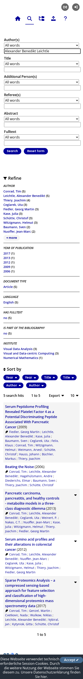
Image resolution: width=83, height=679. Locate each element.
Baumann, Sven (14, 227)
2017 (6, 253)
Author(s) (11, 39)
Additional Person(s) (20, 76)
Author (12, 385)
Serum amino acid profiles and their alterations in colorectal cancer (29, 544)
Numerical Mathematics (20, 358)
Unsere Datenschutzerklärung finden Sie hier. (50, 674)
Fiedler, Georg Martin (18, 209)
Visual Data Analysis (18, 349)
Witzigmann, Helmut (18, 223)
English (8, 302)
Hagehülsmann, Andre (36, 476)
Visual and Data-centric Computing (28, 353)
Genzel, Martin (39, 611)
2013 (6, 258)
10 (72, 395)
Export (54, 395)
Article (8, 287)
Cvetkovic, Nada (16, 615)
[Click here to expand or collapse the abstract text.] (75, 494)
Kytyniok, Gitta (22, 624)
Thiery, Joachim (14, 200)
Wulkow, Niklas (41, 615)
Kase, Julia (10, 214)
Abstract (11, 113)
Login (76, 7)
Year (10, 377)
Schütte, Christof (15, 218)
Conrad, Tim (12, 191)
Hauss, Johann (29, 454)
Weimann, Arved (30, 450)
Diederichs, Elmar (17, 480)
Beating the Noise (19, 466)
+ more (11, 238)
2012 (6, 262)
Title (7, 58)
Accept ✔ (71, 660)
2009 (6, 267)
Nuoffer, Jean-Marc (17, 231)
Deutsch (65, 7)
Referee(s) (12, 95)
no (5, 318)
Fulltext (10, 131)
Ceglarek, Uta (13, 205)
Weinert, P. (49, 518)
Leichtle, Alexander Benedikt (24, 196)
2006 (6, 271)
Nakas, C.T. (13, 522)
